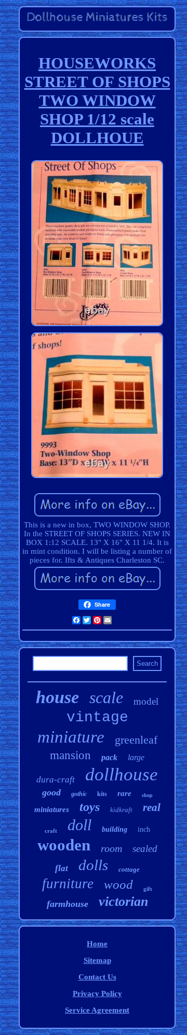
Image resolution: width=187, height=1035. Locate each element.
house (57, 697)
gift (147, 889)
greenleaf (136, 739)
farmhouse (67, 904)
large (136, 757)
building (114, 829)
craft (51, 831)
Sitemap (97, 960)
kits (102, 794)
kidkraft (121, 810)
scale (106, 697)
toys (89, 807)
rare (124, 793)
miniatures (51, 809)
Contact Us (97, 977)
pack (109, 757)
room (111, 848)
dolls (93, 865)
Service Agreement (97, 1010)
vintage (97, 717)
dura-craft (55, 780)
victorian (123, 901)
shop (147, 795)
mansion (70, 755)
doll (79, 824)
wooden (63, 845)
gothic (79, 794)
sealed (144, 848)
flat (61, 868)
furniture (68, 883)
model (145, 701)
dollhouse (121, 774)
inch (144, 829)
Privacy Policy (97, 993)
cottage (129, 869)
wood (118, 884)
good (51, 792)
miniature (70, 737)
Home (97, 944)
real (152, 807)
